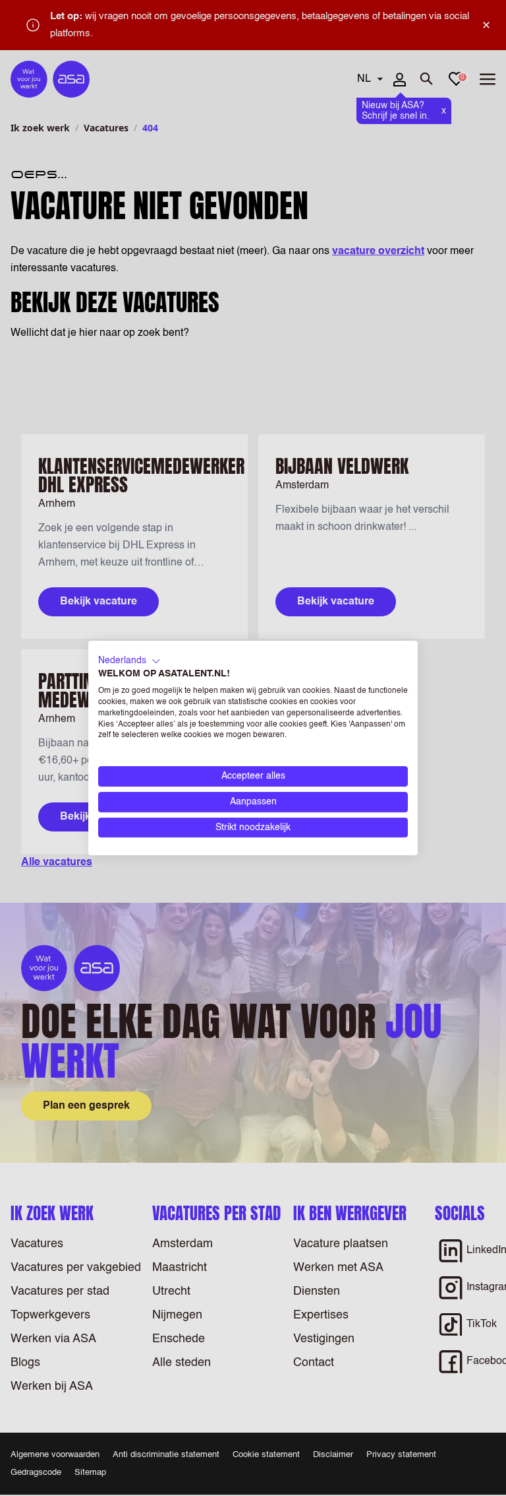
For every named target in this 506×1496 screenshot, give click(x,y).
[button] (129, 661)
